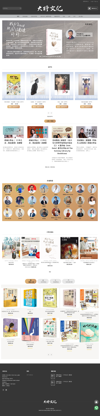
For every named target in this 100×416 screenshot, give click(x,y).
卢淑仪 (92, 218)
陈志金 (56, 194)
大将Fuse (6, 260)
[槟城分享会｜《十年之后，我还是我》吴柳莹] (13, 132)
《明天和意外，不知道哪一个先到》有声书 (13, 102)
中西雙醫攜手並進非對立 (89, 262)
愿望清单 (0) (85, 1)
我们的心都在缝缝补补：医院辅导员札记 (50, 263)
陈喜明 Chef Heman (68, 194)
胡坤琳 (20, 218)
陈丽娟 (92, 206)
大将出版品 (11, 260)
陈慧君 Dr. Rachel (20, 206)
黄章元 (8, 206)
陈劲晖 (32, 218)
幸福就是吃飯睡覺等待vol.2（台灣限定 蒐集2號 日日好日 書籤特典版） (69, 346)
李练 (80, 218)
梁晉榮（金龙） (68, 218)
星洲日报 (37, 260)
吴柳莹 (80, 206)
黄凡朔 (44, 218)
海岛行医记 (11, 262)
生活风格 (32, 342)
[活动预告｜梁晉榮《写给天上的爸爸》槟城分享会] (87, 132)
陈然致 (44, 206)
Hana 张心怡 (8, 218)
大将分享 (50, 260)
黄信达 (32, 206)
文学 (32, 309)
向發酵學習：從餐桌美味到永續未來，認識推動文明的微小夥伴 (69, 312)
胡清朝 (32, 194)
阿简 (20, 194)
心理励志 (12, 309)
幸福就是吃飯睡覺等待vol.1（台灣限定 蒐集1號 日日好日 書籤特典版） (89, 315)
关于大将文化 (30, 375)
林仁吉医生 (8, 194)
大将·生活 (8, 309)
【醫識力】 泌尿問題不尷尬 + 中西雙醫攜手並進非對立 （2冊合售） (30, 264)
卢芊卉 (92, 194)
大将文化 (16, 260)
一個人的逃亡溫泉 (50, 341)
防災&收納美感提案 (49, 311)
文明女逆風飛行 (30, 344)
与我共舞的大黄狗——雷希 (69, 262)
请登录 (10, 106)
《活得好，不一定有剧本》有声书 (38, 102)
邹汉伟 (68, 206)
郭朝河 (44, 194)
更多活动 (53, 167)
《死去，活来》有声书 (62, 102)
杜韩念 (56, 206)
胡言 (30, 311)
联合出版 (30, 262)
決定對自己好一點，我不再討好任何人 (10, 311)
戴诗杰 (80, 194)
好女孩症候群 (10, 341)
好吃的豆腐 (89, 345)
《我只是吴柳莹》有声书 (86, 102)
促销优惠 (23, 260)
